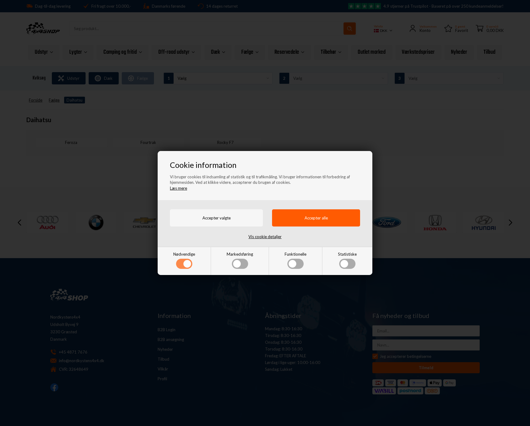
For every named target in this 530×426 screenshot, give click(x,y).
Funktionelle (295, 254)
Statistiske (347, 254)
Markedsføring (240, 254)
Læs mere (178, 188)
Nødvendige (184, 254)
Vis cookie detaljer (265, 236)
